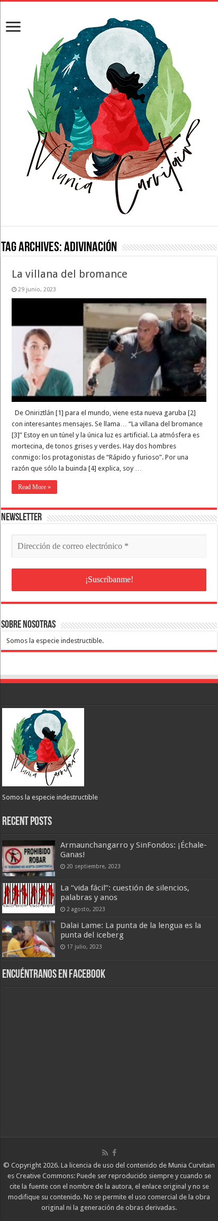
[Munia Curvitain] (109, 111)
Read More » (34, 487)
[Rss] (105, 1152)
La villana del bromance (70, 274)
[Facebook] (114, 1152)
